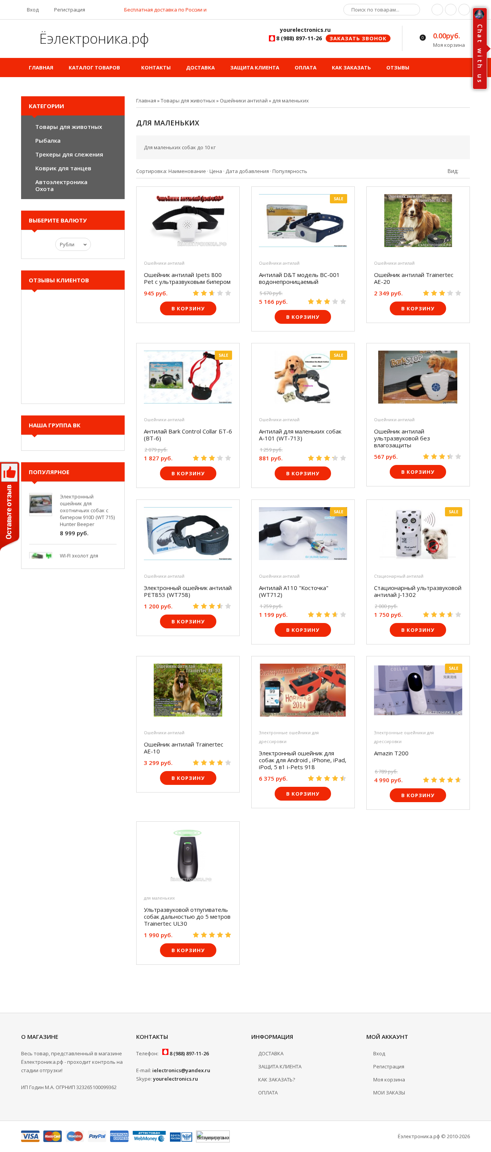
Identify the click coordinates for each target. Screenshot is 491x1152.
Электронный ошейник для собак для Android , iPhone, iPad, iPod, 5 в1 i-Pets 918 (302, 760)
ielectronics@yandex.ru (181, 1070)
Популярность (289, 171)
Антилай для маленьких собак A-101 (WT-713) (300, 435)
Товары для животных (68, 126)
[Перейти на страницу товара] (188, 222)
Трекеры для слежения (69, 154)
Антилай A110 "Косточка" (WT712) (293, 591)
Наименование (187, 171)
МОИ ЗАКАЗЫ (389, 1092)
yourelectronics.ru (175, 1078)
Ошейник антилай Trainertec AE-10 (183, 748)
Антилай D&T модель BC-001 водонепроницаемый (299, 278)
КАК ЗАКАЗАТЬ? (276, 1079)
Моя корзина (389, 1079)
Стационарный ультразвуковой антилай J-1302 (417, 591)
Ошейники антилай (164, 263)
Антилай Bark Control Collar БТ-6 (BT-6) (188, 435)
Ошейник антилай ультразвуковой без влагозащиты (402, 438)
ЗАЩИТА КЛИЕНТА (280, 1066)
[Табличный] (468, 171)
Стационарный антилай (398, 576)
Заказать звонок (358, 38)
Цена (215, 171)
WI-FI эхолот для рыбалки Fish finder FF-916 (87, 554)
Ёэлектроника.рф (92, 38)
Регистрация (69, 9)
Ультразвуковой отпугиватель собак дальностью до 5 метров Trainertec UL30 (187, 916)
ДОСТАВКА (270, 1053)
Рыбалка (48, 140)
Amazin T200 (391, 753)
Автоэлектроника (61, 181)
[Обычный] (462, 171)
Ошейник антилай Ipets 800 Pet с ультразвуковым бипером (187, 278)
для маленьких (159, 898)
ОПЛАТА (268, 1092)
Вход (32, 9)
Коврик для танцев (63, 168)
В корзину (188, 308)
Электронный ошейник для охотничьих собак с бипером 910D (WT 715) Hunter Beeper (87, 502)
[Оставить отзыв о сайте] (10, 508)
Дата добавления (247, 171)
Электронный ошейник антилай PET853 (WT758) (188, 591)
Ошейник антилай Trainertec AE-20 (413, 278)
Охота (44, 188)
